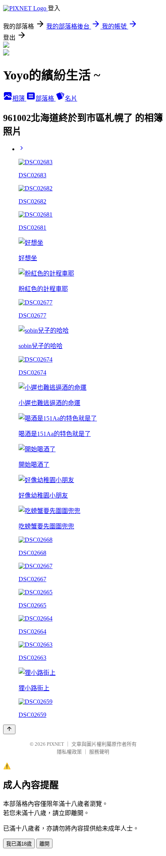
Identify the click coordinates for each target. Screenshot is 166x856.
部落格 (46, 98)
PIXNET (55, 744)
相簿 (19, 98)
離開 (44, 844)
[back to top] (9, 729)
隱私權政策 (69, 752)
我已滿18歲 (19, 844)
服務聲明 (99, 752)
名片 (71, 98)
